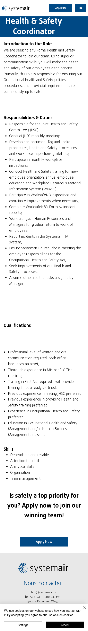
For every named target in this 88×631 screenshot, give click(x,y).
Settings (23, 625)
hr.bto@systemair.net (42, 592)
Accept (65, 625)
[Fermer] (82, 610)
